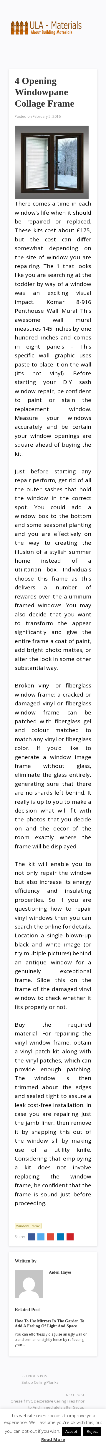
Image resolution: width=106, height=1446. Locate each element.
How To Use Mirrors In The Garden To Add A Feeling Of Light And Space (49, 1323)
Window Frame (28, 1226)
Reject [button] (92, 1431)
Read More (53, 1439)
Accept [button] (71, 1431)
